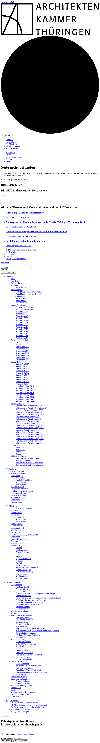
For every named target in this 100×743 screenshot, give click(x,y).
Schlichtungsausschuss (24, 620)
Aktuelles (9, 140)
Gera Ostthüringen (23, 657)
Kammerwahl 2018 (23, 519)
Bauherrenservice (17, 487)
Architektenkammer (13, 146)
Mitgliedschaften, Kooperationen (23, 692)
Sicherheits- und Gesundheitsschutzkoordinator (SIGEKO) (38, 598)
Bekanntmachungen (23, 681)
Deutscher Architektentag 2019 (28, 417)
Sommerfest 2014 (22, 384)
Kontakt (9, 161)
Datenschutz (10, 256)
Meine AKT (10, 153)
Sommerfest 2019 (22, 373)
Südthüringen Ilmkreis (24, 653)
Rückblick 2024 (22, 316)
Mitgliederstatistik (22, 587)
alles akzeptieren (21, 741)
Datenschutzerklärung (25, 734)
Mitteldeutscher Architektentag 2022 (30, 412)
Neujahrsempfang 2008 (25, 397)
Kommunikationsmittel (24, 309)
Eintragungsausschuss (24, 618)
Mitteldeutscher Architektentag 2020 (30, 414)
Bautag (13, 445)
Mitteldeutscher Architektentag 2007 (30, 439)
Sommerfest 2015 (22, 382)
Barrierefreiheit (11, 252)
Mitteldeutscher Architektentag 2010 (30, 432)
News (13, 279)
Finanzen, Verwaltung (24, 668)
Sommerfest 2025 (22, 364)
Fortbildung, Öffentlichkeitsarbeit (28, 670)
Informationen (21, 301)
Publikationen (16, 688)
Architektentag (16, 404)
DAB (13, 690)
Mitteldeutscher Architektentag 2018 (30, 419)
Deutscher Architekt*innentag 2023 (29, 410)
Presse (8, 155)
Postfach (19, 563)
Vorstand (14, 613)
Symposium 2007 (22, 358)
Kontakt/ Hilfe (21, 578)
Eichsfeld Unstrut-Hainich (26, 644)
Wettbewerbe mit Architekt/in (22, 491)
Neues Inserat (21, 298)
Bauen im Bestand (18, 498)
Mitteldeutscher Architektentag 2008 (30, 436)
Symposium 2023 (22, 347)
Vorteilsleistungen (17, 530)
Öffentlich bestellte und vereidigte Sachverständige (35, 593)
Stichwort (4, 267)
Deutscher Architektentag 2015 (28, 423)
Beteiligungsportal (23, 683)
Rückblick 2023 (22, 318)
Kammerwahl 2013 (23, 521)
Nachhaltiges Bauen (18, 493)
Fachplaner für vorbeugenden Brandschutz (32, 600)
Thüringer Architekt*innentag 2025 (29, 406)
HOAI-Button (16, 513)
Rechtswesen (21, 674)
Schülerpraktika (22, 303)
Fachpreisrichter (22, 609)
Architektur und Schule (20, 340)
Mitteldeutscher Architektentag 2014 (30, 425)
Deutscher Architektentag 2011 (27, 430)
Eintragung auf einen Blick (21, 709)
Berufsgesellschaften (23, 589)
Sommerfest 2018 (22, 375)
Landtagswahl (16, 524)
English (9, 159)
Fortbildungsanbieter (14, 157)
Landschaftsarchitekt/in (24, 480)
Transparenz (15, 696)
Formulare (15, 541)
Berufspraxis (15, 532)
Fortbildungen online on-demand (28, 294)
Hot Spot (19, 344)
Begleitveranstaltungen (24, 307)
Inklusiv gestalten (17, 456)
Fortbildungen (16, 290)
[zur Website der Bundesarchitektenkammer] (50, 133)
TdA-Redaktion (22, 565)
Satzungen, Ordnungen (20, 679)
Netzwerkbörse (16, 296)
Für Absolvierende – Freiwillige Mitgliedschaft (29, 705)
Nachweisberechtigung (19, 539)
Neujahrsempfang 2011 (25, 390)
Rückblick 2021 (22, 322)
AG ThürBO (21, 637)
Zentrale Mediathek (23, 552)
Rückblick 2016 (22, 333)
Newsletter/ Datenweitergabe (27, 567)
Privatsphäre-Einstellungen (16, 259)
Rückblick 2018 (22, 329)
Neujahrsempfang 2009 (25, 395)
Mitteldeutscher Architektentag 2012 (30, 428)
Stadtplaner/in (21, 482)
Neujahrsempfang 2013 (25, 386)
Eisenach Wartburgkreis (25, 659)
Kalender (14, 285)
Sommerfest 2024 (22, 366)
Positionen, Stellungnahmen (21, 685)
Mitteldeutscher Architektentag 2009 (30, 434)
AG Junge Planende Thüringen (28, 635)
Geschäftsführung (22, 664)
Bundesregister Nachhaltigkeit (22, 508)
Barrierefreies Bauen (19, 495)
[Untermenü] (23, 290)
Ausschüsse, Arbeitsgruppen (22, 615)
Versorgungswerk (17, 528)
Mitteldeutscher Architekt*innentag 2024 (31, 408)
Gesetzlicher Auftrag (19, 677)
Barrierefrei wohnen (23, 461)
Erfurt (18, 648)
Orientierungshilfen (23, 574)
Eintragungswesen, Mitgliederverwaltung (31, 672)
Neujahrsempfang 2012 (25, 388)
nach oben (5, 263)
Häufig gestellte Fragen (20, 711)
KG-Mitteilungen (22, 576)
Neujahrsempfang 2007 (25, 399)
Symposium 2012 (22, 353)
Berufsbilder (15, 476)
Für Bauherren (11, 142)
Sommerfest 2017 (22, 377)
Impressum (10, 254)
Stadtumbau (15, 500)
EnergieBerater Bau (23, 596)
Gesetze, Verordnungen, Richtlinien (24, 535)
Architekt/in (20, 478)
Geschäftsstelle (16, 661)
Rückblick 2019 (22, 327)
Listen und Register (18, 591)
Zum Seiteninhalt (7, 2)
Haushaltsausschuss (23, 624)
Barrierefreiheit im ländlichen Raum (29, 463)
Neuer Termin (21, 287)
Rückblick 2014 (22, 338)
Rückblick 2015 (22, 336)
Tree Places (20, 342)
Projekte (19, 556)
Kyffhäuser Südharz (23, 642)
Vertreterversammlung (24, 572)
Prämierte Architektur (19, 473)
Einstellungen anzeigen (12, 738)
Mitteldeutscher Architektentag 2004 (30, 443)
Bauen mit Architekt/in (19, 489)
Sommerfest (15, 362)
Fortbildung (15, 537)
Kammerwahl (16, 517)
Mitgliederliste (16, 585)
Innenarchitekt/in (22, 484)
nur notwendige (7, 741)
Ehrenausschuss (22, 622)
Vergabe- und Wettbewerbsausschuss (30, 628)
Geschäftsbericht (17, 283)
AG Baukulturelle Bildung (26, 633)
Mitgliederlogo (16, 510)
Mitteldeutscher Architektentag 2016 (30, 421)
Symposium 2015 (22, 351)
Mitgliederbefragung (23, 570)
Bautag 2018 (20, 452)
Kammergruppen (17, 639)
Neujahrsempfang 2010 (25, 393)
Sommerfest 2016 (22, 379)
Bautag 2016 (20, 454)
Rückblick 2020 (22, 325)
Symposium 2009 (22, 355)
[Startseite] (50, 35)
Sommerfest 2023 (22, 368)
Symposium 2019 (22, 349)
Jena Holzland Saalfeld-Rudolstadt (29, 655)
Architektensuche (17, 471)
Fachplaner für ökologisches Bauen (29, 602)
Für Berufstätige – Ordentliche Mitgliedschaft (28, 707)
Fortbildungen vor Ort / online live (29, 292)
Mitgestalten (15, 515)
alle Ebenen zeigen (8, 272)
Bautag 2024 (20, 447)
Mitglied (19, 548)
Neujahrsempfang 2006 (25, 401)
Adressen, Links (17, 543)
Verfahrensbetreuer (23, 607)
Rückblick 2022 (22, 320)
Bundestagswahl (17, 526)
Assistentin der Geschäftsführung (28, 666)
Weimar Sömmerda (23, 650)
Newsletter (15, 281)
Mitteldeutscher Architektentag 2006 (30, 441)
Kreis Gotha (20, 646)
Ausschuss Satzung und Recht (27, 626)
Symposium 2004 (22, 360)
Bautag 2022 (20, 450)
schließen (5, 716)
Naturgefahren (16, 502)
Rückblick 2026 (22, 312)
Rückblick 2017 (22, 331)
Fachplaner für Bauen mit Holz (28, 604)
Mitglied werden (12, 148)
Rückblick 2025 (22, 314)
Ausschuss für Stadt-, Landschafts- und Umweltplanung (37, 631)
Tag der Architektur (18, 305)
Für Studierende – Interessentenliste (24, 703)
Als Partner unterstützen (20, 694)
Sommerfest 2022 (22, 371)
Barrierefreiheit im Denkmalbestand (29, 465)
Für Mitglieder (11, 144)
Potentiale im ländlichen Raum (27, 458)
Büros (18, 554)
